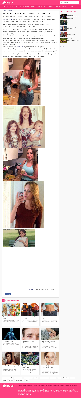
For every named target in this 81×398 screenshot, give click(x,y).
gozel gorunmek (28, 377)
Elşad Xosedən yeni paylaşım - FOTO (72, 27)
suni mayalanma (19, 380)
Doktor (71, 7)
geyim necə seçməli (7, 377)
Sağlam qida (26, 7)
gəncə (72, 377)
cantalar (11, 380)
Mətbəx (33, 7)
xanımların (20, 47)
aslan (27, 380)
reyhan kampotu (44, 377)
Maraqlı (64, 7)
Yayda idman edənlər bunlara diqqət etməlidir (73, 39)
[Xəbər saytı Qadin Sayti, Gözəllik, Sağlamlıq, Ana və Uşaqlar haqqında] (8, 3)
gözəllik (4, 380)
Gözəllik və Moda (8, 7)
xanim (5, 19)
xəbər (10, 19)
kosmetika (65, 377)
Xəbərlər (58, 7)
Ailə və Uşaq (41, 7)
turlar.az (62, 46)
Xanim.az (4, 10)
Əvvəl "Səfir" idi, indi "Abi (72, 21)
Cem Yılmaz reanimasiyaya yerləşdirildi (71, 34)
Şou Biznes (50, 7)
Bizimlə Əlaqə (73, 385)
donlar (36, 377)
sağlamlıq (53, 377)
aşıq (59, 377)
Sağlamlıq (18, 7)
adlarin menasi (18, 377)
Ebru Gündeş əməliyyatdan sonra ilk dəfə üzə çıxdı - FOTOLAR (73, 16)
